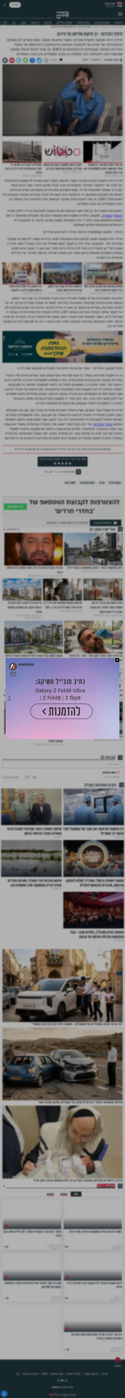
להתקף (118, 216)
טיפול (108, 424)
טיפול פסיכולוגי (87, 483)
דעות (23, 22)
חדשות (119, 22)
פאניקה (107, 216)
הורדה (15, 4)
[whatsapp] (25, 60)
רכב (14, 22)
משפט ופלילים (64, 22)
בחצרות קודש (102, 22)
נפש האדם (109, 772)
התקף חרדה (115, 483)
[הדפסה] (18, 60)
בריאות (35, 22)
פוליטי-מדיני (83, 22)
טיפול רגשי (70, 483)
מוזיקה (47, 22)
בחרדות (98, 424)
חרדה (101, 483)
